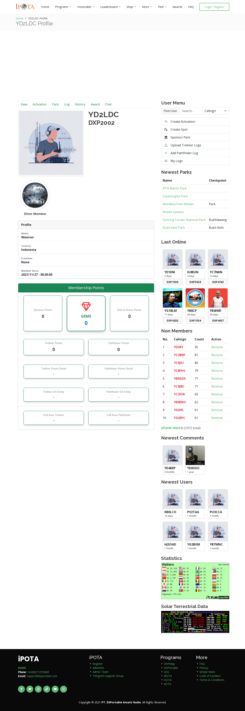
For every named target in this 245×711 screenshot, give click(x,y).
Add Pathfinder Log (184, 153)
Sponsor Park (180, 137)
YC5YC (22, 668)
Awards (177, 7)
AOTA (167, 684)
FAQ (191, 7)
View (24, 104)
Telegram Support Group (108, 676)
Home (45, 7)
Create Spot (179, 129)
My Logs (177, 161)
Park (55, 104)
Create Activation (183, 121)
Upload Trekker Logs (186, 145)
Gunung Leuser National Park (184, 220)
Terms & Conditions (211, 680)
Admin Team (101, 672)
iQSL (167, 672)
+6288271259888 (38, 672)
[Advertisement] (122, 71)
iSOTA (168, 680)
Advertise (98, 668)
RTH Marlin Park (175, 188)
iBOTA (168, 676)
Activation (40, 104)
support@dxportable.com (42, 676)
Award (95, 104)
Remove (217, 347)
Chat (108, 104)
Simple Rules (207, 672)
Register (98, 664)
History (80, 104)
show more (172, 427)
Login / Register (214, 7)
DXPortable (171, 668)
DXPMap (169, 664)
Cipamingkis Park (175, 196)
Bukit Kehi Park (174, 227)
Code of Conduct (209, 676)
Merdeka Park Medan (178, 204)
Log (67, 104)
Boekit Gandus (173, 212)
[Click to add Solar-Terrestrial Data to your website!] (195, 622)
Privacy (203, 668)
